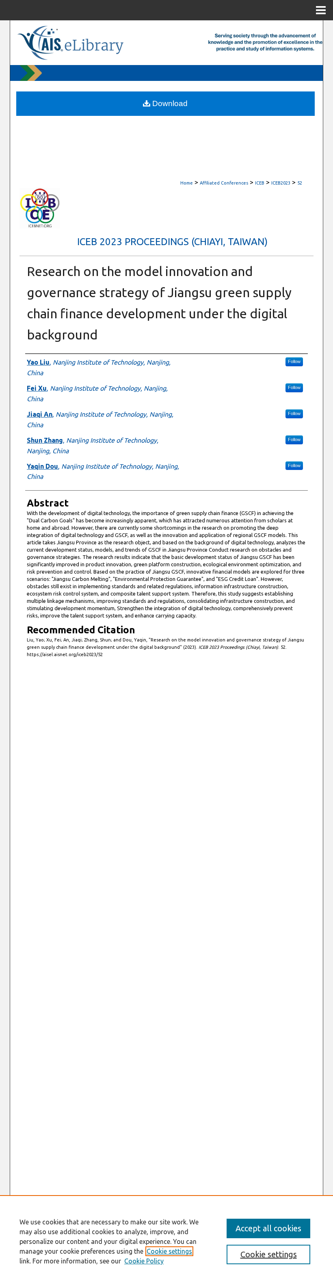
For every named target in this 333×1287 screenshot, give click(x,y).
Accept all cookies (268, 1228)
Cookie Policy (144, 1261)
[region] (166, 1241)
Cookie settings (169, 1251)
